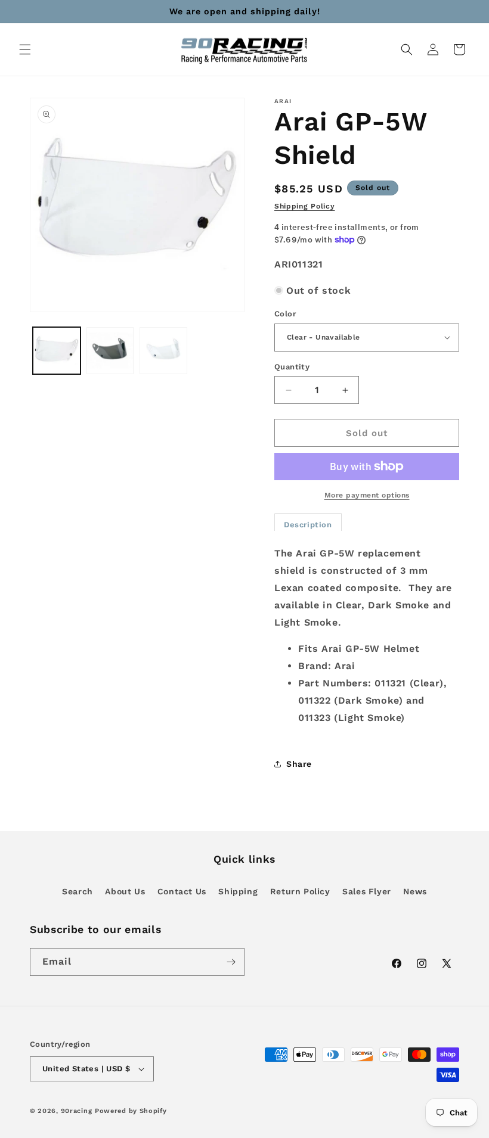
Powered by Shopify (131, 1111)
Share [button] (299, 764)
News (414, 891)
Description (308, 524)
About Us (125, 891)
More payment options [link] (367, 495)
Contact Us (181, 891)
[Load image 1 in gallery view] (57, 351)
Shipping (238, 891)
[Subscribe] (231, 962)
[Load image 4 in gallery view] (163, 351)
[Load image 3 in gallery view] (110, 351)
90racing (76, 1111)
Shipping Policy (304, 206)
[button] (25, 49)
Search (77, 891)
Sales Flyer (366, 891)
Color (285, 313)
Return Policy (300, 891)
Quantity (292, 366)
